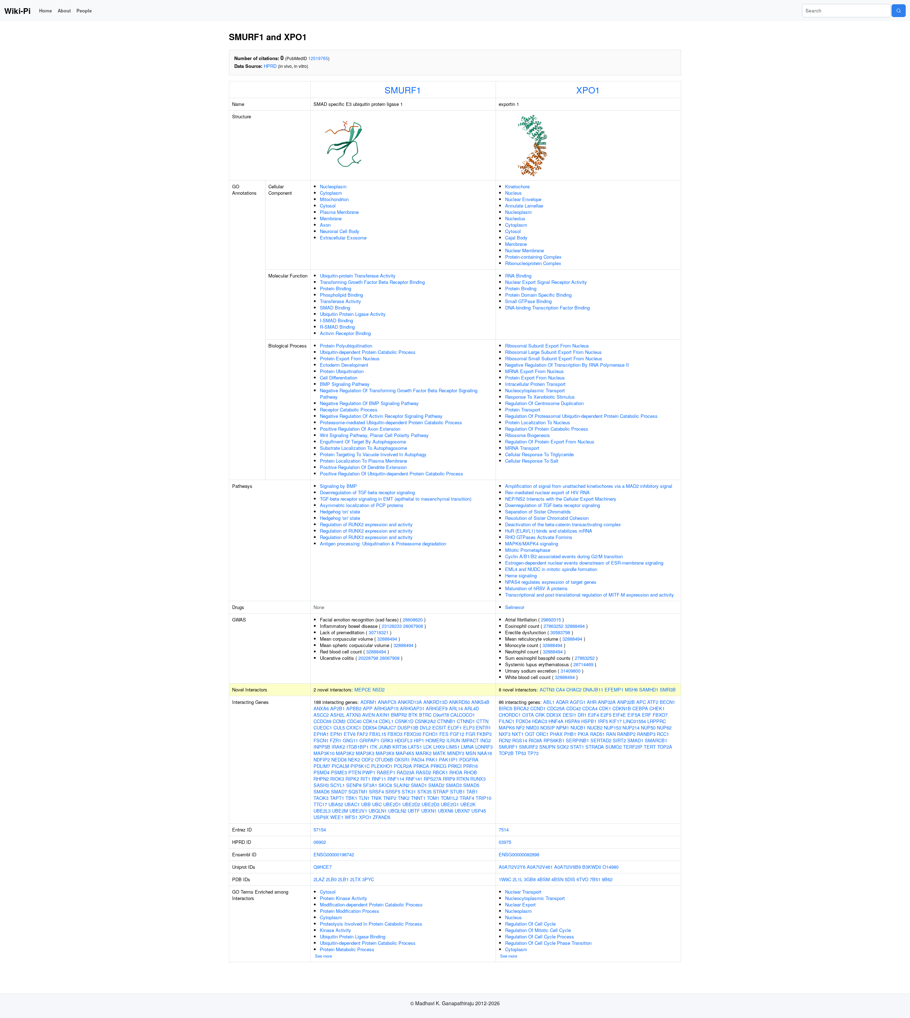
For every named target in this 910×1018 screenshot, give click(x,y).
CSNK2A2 (425, 721)
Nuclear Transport (523, 891)
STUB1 (457, 791)
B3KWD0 (591, 866)
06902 (320, 842)
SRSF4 (376, 791)
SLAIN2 (402, 785)
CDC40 (354, 721)
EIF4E (619, 714)
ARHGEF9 (437, 708)
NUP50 (648, 727)
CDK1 (605, 708)
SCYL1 (337, 785)
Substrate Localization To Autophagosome (363, 448)
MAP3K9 (385, 753)
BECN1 (667, 702)
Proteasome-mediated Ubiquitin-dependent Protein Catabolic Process (391, 422)
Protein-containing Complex (533, 256)
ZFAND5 (381, 817)
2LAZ (319, 879)
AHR (591, 702)
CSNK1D (404, 721)
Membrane (331, 218)
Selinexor (514, 607)
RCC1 (663, 734)
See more (323, 956)
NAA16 (484, 753)
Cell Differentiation (338, 377)
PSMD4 (322, 772)
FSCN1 (321, 740)
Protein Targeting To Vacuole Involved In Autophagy (373, 454)
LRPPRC (656, 721)
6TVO (582, 879)
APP (368, 708)
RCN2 (505, 740)
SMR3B (668, 689)
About (64, 10)
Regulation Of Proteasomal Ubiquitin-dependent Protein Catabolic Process (581, 416)
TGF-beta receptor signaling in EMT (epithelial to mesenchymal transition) (395, 498)
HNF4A (555, 721)
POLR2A (403, 766)
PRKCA (421, 766)
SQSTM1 (358, 791)
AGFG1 (577, 702)
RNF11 (379, 778)
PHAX (556, 734)
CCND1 (538, 708)
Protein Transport (522, 409)
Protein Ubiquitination (342, 371)
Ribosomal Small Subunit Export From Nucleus (553, 358)
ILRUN (453, 740)
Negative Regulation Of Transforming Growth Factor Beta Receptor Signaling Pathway (398, 393)
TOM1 (433, 798)
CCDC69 (322, 721)
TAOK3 (321, 798)
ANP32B (626, 702)
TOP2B (506, 753)
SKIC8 (385, 785)
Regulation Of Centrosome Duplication (544, 403)
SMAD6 (322, 791)
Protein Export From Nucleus (350, 358)
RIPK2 (352, 778)
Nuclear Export (520, 904)
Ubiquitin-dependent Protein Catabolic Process (368, 352)
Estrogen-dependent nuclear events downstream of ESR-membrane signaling (584, 562)
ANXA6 (321, 708)
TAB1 (472, 791)
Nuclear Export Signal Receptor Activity (546, 282)
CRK (540, 714)
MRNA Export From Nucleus (534, 371)
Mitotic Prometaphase (527, 549)
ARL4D (471, 708)
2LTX (355, 879)
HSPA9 (572, 721)
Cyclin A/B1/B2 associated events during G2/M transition (564, 556)
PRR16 (470, 766)
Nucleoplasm (333, 186)
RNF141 (414, 778)
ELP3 (469, 727)
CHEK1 (657, 708)
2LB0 (331, 879)
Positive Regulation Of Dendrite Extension (363, 467)
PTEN (354, 772)
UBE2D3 (430, 804)
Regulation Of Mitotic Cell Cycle (538, 930)
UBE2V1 (358, 810)
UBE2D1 (392, 804)
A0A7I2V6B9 (567, 866)
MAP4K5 (405, 753)
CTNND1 (466, 721)
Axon (325, 224)
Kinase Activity (335, 930)
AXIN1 (383, 714)
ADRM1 (368, 702)
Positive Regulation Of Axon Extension (360, 428)
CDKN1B (621, 708)
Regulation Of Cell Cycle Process (539, 936)
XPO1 (588, 89)
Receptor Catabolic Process (349, 409)
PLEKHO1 (381, 766)
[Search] (899, 10)
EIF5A (634, 714)
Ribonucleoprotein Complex (533, 263)
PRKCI (455, 766)
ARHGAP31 (412, 708)
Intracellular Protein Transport (535, 384)
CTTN (482, 721)
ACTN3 (547, 689)
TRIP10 (483, 798)
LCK (427, 746)
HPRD (270, 66)
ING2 (485, 740)
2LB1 (343, 879)
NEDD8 (339, 759)
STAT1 (577, 746)
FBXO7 (660, 714)
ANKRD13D (435, 702)
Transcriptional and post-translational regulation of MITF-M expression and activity (589, 594)
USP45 (478, 810)
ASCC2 (321, 714)
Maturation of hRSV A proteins (536, 588)
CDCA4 (590, 708)
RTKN (462, 778)
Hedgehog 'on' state (340, 511)
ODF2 (368, 759)
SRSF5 (392, 791)
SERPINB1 (577, 740)
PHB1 (570, 734)
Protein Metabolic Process (347, 949)
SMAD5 (471, 785)
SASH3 (321, 785)
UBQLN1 (378, 810)
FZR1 (335, 740)
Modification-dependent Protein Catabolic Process (371, 904)
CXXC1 (353, 727)
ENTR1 (483, 727)
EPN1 (336, 734)
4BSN (557, 879)
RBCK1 (440, 772)
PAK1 (432, 759)
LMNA (467, 746)
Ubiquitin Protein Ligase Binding (352, 936)
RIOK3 (337, 778)
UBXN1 (429, 810)
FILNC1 (506, 721)
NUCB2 (595, 727)
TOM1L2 (449, 798)
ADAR (562, 702)
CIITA (528, 714)
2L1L (518, 879)
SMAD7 (339, 791)
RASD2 (423, 772)
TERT (650, 746)
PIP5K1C (360, 766)
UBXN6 (445, 810)
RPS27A (432, 778)
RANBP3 (646, 734)
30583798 (560, 632)
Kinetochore (517, 186)
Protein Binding (335, 288)
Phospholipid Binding (341, 294)
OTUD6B (384, 759)
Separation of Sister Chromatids (538, 511)
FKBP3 (484, 734)
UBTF (414, 810)
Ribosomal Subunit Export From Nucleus (547, 345)
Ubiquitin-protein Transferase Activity (358, 275)
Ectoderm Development (344, 364)
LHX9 (439, 746)
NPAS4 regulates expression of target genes (550, 581)
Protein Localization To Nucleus (537, 422)
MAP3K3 (365, 753)
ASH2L (337, 714)
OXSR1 (402, 759)
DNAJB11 (593, 689)
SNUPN (547, 746)
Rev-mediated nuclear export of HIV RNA (547, 492)
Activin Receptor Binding (345, 333)
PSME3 (339, 772)
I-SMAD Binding (336, 320)
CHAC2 (574, 689)
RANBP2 (626, 734)
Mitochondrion (334, 199)
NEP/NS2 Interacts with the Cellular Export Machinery (560, 498)
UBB (366, 804)
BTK (413, 714)
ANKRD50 (459, 702)
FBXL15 (377, 734)
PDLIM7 (322, 766)
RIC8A (535, 740)
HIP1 (419, 740)
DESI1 (569, 714)
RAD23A (405, 772)
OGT (530, 734)
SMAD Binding (335, 307)
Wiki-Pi (17, 11)
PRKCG (438, 766)
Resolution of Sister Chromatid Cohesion (547, 518)
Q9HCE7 (323, 866)
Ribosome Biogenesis (527, 435)
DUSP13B (407, 727)
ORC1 (542, 734)
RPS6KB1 (554, 740)
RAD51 (597, 734)
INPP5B (322, 746)
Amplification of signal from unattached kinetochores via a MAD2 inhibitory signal (588, 486)
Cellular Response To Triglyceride (539, 454)
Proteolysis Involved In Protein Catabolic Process (371, 923)
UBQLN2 (397, 810)
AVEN (368, 714)
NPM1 (562, 727)
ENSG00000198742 (334, 854)
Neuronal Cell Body (339, 231)
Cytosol (328, 205)
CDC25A (556, 708)
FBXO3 (394, 734)
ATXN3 (353, 714)
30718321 (379, 632)
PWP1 (368, 772)
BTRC (425, 714)
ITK (374, 746)
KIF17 (615, 721)
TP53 (520, 753)
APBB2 (354, 708)
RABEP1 (386, 772)
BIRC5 (505, 708)
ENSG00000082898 (519, 854)
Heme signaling (521, 575)
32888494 (387, 638)
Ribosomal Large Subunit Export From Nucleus (553, 352)
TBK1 (351, 798)
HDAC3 (539, 721)
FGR (470, 734)
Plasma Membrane (339, 212)
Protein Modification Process (349, 910)
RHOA (455, 772)
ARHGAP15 (386, 708)
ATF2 (652, 702)
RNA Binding (518, 275)
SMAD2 (436, 785)
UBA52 (335, 804)
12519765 (318, 58)
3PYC (368, 879)
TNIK (376, 798)
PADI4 (417, 759)
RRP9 (449, 778)
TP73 (533, 753)
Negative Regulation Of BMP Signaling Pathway (369, 403)
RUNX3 (478, 778)
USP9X (321, 817)
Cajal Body (516, 237)
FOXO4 (523, 721)
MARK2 (424, 753)
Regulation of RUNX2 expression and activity (366, 524)
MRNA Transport (522, 448)
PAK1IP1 (448, 759)
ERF (646, 714)
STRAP (441, 791)
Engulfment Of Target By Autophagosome (363, 441)
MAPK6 (507, 727)
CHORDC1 (510, 714)
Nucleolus (515, 218)
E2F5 (605, 714)
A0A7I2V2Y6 (512, 866)
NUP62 (664, 727)
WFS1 (351, 817)
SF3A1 (370, 785)
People (84, 10)
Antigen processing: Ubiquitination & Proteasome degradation (383, 543)
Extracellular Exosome (343, 237)
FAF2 (362, 734)
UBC (377, 804)
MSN (471, 753)
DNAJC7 (387, 727)
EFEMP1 (614, 689)
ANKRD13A (410, 702)
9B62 (607, 879)
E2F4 (593, 714)
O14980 (611, 866)
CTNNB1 (446, 721)
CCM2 (339, 721)
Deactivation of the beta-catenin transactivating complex (563, 524)
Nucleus (513, 192)
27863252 (553, 626)
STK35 (424, 791)
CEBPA (640, 708)
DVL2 (425, 727)
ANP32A (607, 702)
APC (641, 702)
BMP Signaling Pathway (345, 384)
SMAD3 (454, 785)
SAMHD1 (648, 689)
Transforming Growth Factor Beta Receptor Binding (372, 282)
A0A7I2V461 (540, 866)
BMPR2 (399, 714)
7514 (504, 829)
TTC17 (320, 804)
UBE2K (468, 804)
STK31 (409, 791)
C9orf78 (441, 714)
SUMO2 (613, 746)
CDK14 (370, 721)
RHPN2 (321, 778)
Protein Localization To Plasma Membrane (363, 460)
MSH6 (631, 689)
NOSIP (547, 727)
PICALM (340, 766)
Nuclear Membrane (524, 250)
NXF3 (504, 734)
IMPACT (470, 740)
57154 (320, 829)
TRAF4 (467, 798)
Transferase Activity (340, 301)
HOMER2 (435, 740)
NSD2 (379, 689)
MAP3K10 (324, 753)
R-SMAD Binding (337, 326)
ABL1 (549, 702)
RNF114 (395, 778)
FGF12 (457, 734)
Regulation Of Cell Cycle (530, 923)
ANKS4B (480, 702)
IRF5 (603, 721)
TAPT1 (337, 798)
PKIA (583, 734)
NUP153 (612, 727)
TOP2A (664, 746)
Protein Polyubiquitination (346, 345)
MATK (439, 753)
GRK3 (387, 740)
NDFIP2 (322, 759)
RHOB (470, 772)
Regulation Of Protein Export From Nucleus (549, 441)
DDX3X (553, 714)
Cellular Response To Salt (531, 460)
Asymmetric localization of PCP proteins (361, 505)
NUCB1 (578, 727)
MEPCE (362, 689)
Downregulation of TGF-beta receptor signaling (367, 492)
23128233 (392, 626)
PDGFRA (468, 759)
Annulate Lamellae (524, 205)
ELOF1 (455, 727)
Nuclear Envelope (523, 199)
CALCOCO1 (462, 714)
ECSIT (439, 727)
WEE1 (336, 817)
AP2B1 (337, 708)
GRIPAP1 (369, 740)
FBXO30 (412, 734)
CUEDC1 (323, 727)
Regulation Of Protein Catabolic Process (546, 428)
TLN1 (364, 798)
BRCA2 (521, 708)
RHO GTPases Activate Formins (538, 537)
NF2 (520, 727)
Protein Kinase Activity (343, 898)
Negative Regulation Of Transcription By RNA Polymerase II (567, 364)
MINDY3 (455, 753)
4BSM (543, 879)
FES (444, 734)
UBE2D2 (411, 804)
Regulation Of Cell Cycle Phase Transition (548, 942)
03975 (505, 842)
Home (45, 10)
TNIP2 (389, 798)
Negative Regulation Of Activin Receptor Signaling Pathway (381, 416)
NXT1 (518, 734)
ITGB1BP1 (358, 746)
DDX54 (370, 727)
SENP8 (354, 785)
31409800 (570, 670)
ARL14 (456, 708)
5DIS (570, 879)
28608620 (413, 619)
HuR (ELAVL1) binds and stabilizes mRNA (548, 530)
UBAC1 (352, 804)
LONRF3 (484, 746)
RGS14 (519, 740)
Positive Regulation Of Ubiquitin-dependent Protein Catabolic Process (391, 473)
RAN (611, 734)
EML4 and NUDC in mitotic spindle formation (551, 569)
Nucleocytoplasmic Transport (535, 390)
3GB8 (530, 879)
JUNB (385, 746)
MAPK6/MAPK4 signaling (531, 543)
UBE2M (340, 810)
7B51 (595, 879)
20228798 (368, 658)
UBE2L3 (322, 810)
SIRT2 (619, 740)
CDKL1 (386, 721)
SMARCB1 (656, 740)
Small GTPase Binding (528, 301)
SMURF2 (528, 746)
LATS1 (415, 746)
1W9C (505, 879)
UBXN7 (462, 810)
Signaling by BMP (338, 486)
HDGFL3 (403, 740)
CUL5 (339, 727)
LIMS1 (453, 746)
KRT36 (399, 746)
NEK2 (354, 759)
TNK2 (404, 798)
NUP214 (630, 727)
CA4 (560, 689)
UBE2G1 (450, 804)
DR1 (582, 714)
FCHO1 (430, 734)
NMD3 (532, 727)
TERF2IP (632, 746)
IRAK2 (338, 746)
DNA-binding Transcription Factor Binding (547, 307)
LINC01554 (634, 721)
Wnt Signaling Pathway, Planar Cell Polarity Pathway (374, 435)
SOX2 (563, 746)
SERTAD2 (600, 740)
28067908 (413, 626)
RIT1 (365, 778)
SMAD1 (419, 785)
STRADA (594, 746)
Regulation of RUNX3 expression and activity (366, 537)
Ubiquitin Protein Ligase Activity (353, 314)
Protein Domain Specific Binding (538, 294)
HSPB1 (588, 721)
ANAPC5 (387, 702)
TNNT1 (418, 798)
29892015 (551, 619)
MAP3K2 (345, 753)
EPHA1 (321, 734)
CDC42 (573, 708)
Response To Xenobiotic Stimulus (540, 396)
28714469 (583, 664)
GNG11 (350, 740)
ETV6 (349, 734)
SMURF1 (403, 89)
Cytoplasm (331, 192)
